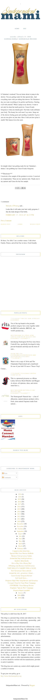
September (20, 531)
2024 (19, 494)
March (20, 546)
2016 (18, 506)
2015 (18, 509)
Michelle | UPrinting (12, 206)
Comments (7, 477)
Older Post (5, 224)
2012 (18, 516)
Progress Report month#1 (21, 590)
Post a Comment (6, 220)
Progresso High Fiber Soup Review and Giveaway (21, 580)
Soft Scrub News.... (21, 578)
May (20, 541)
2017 (19, 504)
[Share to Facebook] (22, 188)
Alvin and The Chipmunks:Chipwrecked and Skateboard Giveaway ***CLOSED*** (23, 356)
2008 (19, 598)
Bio (24, 28)
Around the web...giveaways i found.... (21, 573)
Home (17, 28)
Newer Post (35, 224)
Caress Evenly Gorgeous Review (21, 575)
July (20, 536)
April (20, 543)
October (20, 529)
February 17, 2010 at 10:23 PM (20, 215)
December (20, 524)
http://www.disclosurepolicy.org (11, 676)
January (20, 593)
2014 (18, 511)
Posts (5, 473)
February (20, 548)
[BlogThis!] (18, 188)
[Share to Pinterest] (25, 188)
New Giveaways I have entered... (21, 571)
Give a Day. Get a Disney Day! (22, 563)
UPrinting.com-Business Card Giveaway (22, 566)
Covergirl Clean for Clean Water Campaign (22, 583)
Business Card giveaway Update (21, 556)
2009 (18, 595)
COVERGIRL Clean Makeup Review (22, 585)
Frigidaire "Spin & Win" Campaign (21, 588)
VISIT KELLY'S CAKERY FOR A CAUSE (21, 568)
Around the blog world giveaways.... (21, 558)
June (20, 538)
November (20, 526)
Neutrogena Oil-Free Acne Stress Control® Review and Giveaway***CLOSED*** (23, 337)
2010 (18, 521)
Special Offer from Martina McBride (21, 553)
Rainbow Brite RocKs (22, 561)
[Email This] (16, 188)
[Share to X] (20, 188)
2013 (18, 514)
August (20, 534)
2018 (19, 502)
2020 (19, 497)
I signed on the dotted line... (22, 551)
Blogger (32, 685)
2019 (19, 499)
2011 (18, 519)
